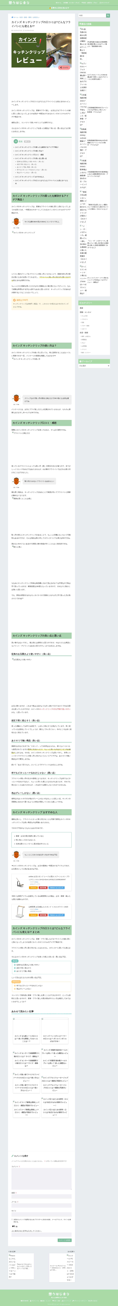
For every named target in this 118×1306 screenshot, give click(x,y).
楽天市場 (43, 887)
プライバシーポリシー (80, 1300)
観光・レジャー (86, 352)
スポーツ (84, 329)
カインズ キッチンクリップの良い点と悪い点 (31, 158)
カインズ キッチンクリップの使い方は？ (29, 151)
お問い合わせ (93, 1300)
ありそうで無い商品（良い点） (27, 167)
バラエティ (84, 319)
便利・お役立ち (86, 336)
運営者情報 (25, 1300)
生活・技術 (84, 333)
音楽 (82, 322)
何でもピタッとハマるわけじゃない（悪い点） (32, 170)
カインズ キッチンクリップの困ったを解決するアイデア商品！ (37, 147)
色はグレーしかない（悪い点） (27, 172)
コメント (15, 1166)
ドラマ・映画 (85, 325)
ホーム (59, 2)
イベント (84, 349)
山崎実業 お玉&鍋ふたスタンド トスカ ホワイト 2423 (48, 907)
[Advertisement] (41, 84)
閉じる (27, 141)
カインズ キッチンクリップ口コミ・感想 (29, 155)
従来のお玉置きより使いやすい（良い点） (31, 161)
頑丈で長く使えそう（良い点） (27, 164)
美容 (81, 308)
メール (14, 1202)
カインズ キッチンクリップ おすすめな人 (29, 177)
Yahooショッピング (56, 887)
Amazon (33, 887)
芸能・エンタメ (85, 312)
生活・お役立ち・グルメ (90, 2)
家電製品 (84, 339)
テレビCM (84, 316)
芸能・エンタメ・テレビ (72, 2)
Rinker (36, 881)
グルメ (83, 343)
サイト (13, 1211)
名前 (14, 1193)
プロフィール (35, 1300)
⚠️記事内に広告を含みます (59, 8)
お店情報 (84, 346)
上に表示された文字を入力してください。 (27, 1231)
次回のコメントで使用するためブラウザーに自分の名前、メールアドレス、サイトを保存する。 (42, 1221)
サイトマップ (105, 2)
